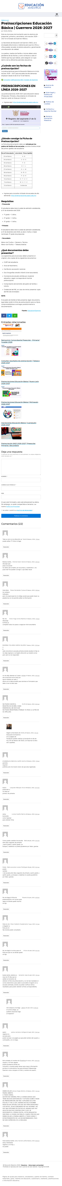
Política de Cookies (49, 103)
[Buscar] (56, 35)
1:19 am (37, 618)
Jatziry (23, 1008)
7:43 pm (37, 1091)
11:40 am (37, 1032)
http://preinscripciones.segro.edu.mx (25, 102)
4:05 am (37, 675)
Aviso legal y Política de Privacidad (49, 95)
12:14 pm (37, 787)
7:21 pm (37, 924)
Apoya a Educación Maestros (48, 118)
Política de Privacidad (13, 506)
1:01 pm (36, 733)
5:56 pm (37, 590)
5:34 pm (37, 840)
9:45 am (37, 704)
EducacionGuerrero (34, 310)
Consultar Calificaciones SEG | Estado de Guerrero (20, 80)
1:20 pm (37, 975)
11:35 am (37, 645)
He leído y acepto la (18, 510)
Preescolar (5, 20)
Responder (6, 547)
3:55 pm (37, 562)
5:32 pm (37, 867)
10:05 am (37, 1060)
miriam (23, 675)
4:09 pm (37, 897)
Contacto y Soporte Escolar (50, 110)
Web (2, 493)
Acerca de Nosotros (49, 86)
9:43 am (37, 814)
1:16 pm (37, 539)
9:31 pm (37, 950)
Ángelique (23, 1060)
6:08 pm (37, 1140)
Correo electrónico (8, 485)
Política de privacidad (24, 510)
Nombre (4, 476)
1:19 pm (37, 761)
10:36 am (35, 1007)
